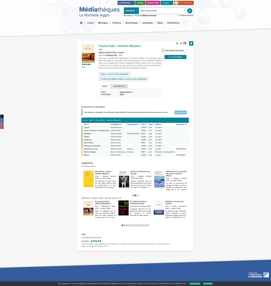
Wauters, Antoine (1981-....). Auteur (111, 52)
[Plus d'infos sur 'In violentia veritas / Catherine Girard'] (123, 207)
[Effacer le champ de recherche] (184, 11)
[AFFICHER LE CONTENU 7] (136, 225)
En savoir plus (195, 284)
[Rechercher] (132, 92)
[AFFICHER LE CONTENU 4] (129, 225)
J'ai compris (208, 284)
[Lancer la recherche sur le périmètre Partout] (190, 11)
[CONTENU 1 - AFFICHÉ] (122, 225)
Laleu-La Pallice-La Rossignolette (96, 130)
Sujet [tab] (104, 86)
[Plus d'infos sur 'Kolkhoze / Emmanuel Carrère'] (158, 207)
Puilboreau (88, 140)
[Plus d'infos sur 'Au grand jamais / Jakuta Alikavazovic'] (88, 207)
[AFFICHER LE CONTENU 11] (146, 225)
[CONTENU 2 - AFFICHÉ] (135, 195)
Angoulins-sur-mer (91, 149)
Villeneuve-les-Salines (92, 146)
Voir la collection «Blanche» (114, 74)
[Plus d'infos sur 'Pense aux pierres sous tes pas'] (124, 178)
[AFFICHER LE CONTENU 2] (125, 225)
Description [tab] (119, 86)
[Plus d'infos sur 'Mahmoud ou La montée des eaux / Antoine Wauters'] (159, 178)
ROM (122, 94)
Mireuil (86, 155)
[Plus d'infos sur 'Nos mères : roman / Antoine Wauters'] (88, 178)
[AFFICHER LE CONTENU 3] (137, 195)
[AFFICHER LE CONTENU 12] (148, 225)
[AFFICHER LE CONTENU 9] (141, 225)
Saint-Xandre (89, 143)
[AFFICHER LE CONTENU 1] (133, 195)
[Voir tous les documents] (120, 198)
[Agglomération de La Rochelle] (259, 274)
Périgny (86, 137)
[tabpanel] (130, 93)
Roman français (125, 92)
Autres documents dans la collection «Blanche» (123, 79)
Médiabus (87, 134)
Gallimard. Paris (111, 55)
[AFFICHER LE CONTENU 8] (139, 225)
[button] (90, 22)
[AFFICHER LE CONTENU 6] (134, 225)
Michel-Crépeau (90, 152)
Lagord (86, 127)
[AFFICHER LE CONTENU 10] (143, 225)
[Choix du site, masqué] (133, 3)
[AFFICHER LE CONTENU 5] (132, 225)
